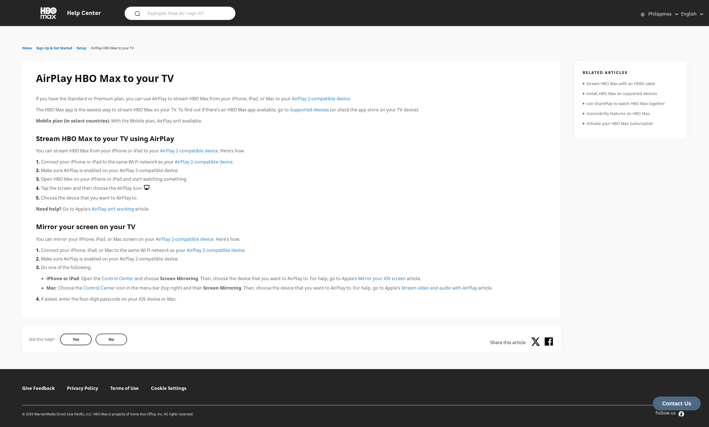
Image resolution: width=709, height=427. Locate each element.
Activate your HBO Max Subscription (619, 123)
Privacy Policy (82, 388)
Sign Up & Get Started (54, 48)
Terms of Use (124, 388)
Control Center (117, 278)
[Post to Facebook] (549, 342)
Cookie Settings (168, 388)
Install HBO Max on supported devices (621, 93)
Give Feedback (38, 388)
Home (27, 48)
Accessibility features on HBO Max (618, 113)
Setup (81, 48)
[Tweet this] (537, 342)
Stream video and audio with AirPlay (439, 288)
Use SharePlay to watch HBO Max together (625, 103)
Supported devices (309, 110)
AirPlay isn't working (113, 209)
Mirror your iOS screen (382, 278)
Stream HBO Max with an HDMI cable (620, 83)
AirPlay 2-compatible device (321, 99)
